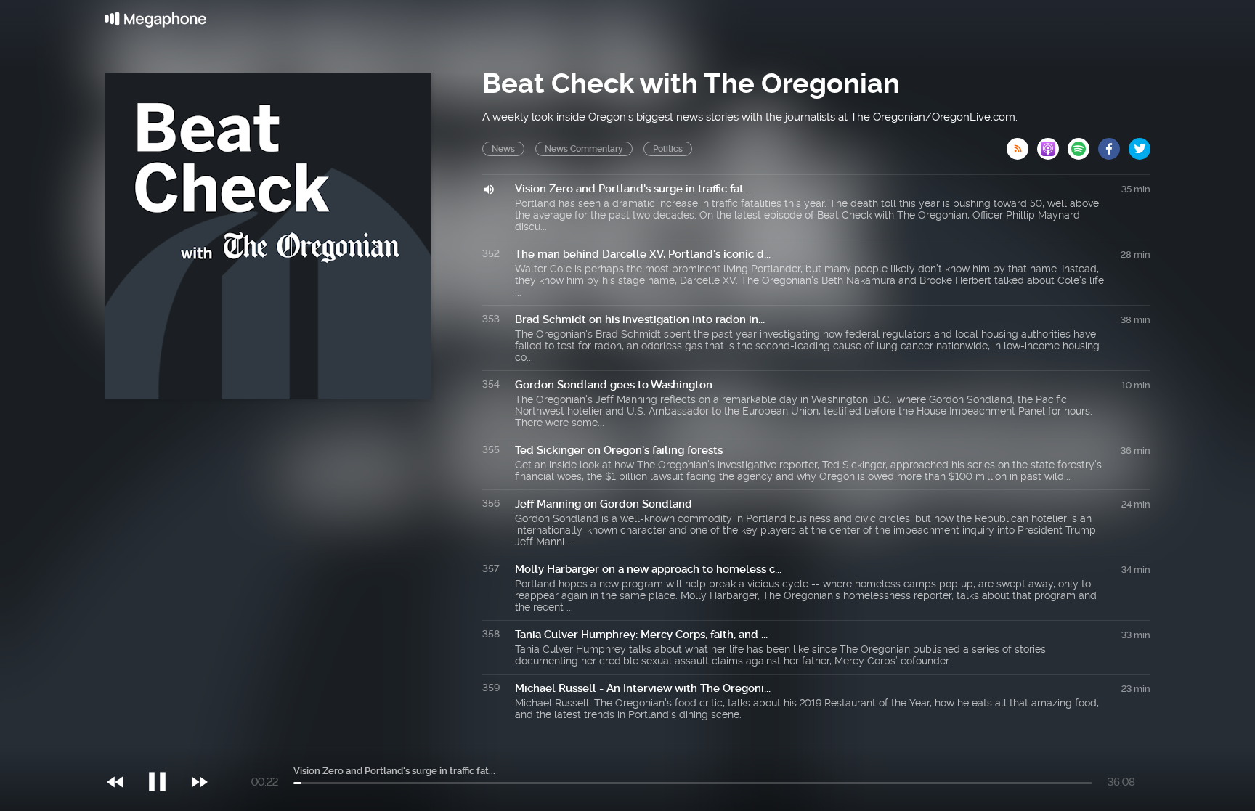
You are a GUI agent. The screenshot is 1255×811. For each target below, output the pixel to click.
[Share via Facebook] (1113, 144)
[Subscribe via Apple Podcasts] (1052, 144)
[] (164, 752)
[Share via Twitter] (1139, 144)
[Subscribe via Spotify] (1083, 144)
